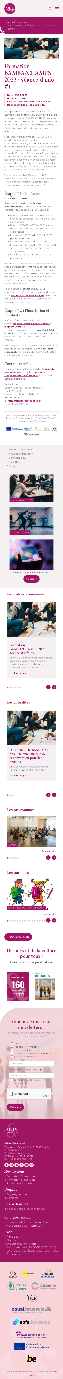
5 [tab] (17, 687)
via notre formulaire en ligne (27, 295)
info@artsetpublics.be (18, 1153)
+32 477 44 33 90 (15, 1150)
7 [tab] (22, 920)
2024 (48, 1250)
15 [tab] (42, 920)
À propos (12, 1236)
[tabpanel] (31, 640)
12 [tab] (35, 920)
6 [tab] (20, 687)
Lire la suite (20, 673)
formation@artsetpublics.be (25, 401)
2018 (52, 1247)
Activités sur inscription (21, 453)
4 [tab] (15, 687)
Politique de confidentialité (19, 1371)
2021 (25, 1250)
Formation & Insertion (21, 1176)
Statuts (11, 1240)
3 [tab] (12, 687)
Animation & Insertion (21, 1179)
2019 (10, 1250)
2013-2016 (35, 1247)
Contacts (12, 1197)
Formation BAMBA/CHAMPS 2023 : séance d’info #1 (28, 649)
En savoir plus (49, 851)
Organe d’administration (22, 1243)
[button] (50, 8)
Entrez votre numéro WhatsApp (26, 1069)
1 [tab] (7, 687)
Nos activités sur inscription (24, 1225)
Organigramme (17, 1194)
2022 (32, 1250)
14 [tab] (40, 920)
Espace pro (14, 1254)
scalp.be (31, 1375)
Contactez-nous (17, 458)
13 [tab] (37, 920)
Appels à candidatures (21, 449)
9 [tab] (27, 920)
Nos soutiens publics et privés (26, 1208)
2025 (55, 1250)
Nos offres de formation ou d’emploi (30, 1222)
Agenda (23, 22)
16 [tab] (45, 920)
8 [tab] (25, 920)
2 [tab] (10, 687)
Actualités (14, 462)
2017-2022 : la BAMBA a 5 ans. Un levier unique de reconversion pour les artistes (29, 756)
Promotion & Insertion (21, 1183)
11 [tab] (32, 920)
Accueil (11, 22)
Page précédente (19, 936)
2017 (45, 1247)
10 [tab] (30, 920)
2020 (17, 1250)
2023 (40, 1250)
